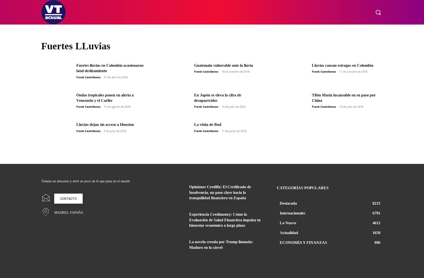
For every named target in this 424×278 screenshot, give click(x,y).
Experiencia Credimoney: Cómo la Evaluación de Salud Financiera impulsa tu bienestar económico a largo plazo (225, 219)
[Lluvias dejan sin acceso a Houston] (57, 133)
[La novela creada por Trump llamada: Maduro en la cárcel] (172, 247)
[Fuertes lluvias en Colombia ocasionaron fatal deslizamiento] (57, 74)
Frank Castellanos (88, 77)
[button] (378, 12)
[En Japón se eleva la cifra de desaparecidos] (175, 104)
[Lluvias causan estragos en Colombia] (293, 74)
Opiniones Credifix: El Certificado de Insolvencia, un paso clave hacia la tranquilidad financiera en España (220, 192)
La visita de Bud (207, 124)
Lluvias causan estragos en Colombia (342, 65)
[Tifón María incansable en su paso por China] (293, 104)
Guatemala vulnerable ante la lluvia (223, 65)
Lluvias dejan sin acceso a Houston (105, 124)
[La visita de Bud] (175, 133)
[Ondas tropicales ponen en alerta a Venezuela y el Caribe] (57, 104)
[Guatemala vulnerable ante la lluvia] (175, 74)
